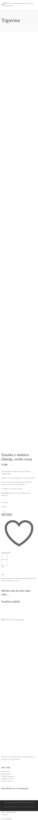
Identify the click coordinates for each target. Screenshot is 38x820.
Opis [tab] (2, 574)
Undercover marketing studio (25, 807)
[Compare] (4, 557)
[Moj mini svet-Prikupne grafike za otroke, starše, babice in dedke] (19, 4)
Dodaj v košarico (7, 514)
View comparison (6, 819)
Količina (3, 506)
